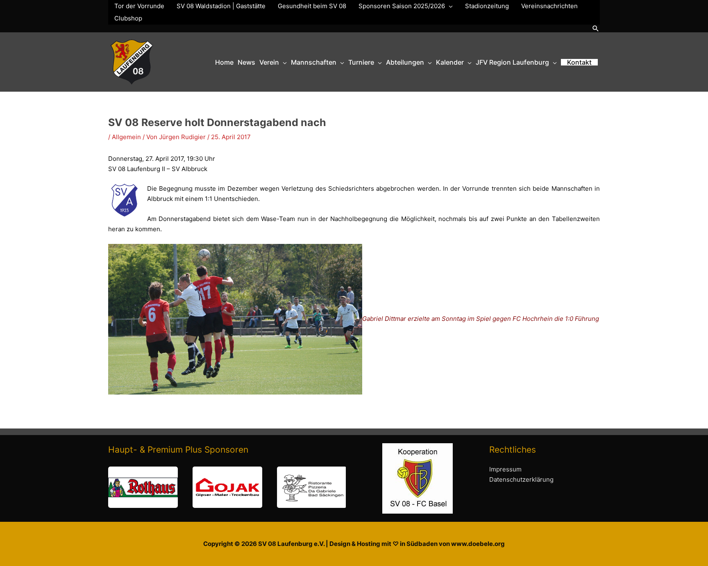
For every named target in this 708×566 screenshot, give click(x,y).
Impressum (505, 469)
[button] (596, 28)
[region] (227, 487)
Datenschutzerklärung (521, 479)
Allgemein (126, 137)
